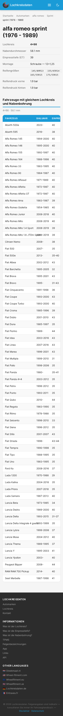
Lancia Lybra (12, 530)
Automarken (22, 15)
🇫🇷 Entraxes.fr (10, 693)
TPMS (6, 639)
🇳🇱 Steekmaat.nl (11, 670)
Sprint (50, 15)
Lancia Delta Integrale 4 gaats (21, 523)
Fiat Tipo (10, 454)
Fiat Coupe (11, 296)
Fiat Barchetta (12, 269)
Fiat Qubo (10, 399)
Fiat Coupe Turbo (14, 303)
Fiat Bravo (10, 283)
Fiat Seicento (12, 420)
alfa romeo (38, 15)
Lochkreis (8, 608)
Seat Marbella (12, 578)
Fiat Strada (11, 441)
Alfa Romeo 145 (13, 138)
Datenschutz (37, 711)
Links (5, 653)
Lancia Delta (12, 516)
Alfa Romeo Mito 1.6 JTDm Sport (23, 234)
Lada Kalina (11, 482)
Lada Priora (11, 489)
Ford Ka (9, 468)
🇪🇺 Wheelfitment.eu (13, 679)
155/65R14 (53, 71)
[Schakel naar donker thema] (57, 5)
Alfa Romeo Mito (14, 221)
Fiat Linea (10, 344)
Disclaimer (24, 711)
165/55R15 (37, 74)
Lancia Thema (12, 543)
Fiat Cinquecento (14, 289)
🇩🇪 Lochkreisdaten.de (14, 688)
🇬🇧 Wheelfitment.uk (13, 684)
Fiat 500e (10, 255)
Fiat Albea (10, 262)
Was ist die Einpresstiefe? (16, 631)
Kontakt (7, 613)
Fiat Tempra (11, 447)
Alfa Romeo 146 (13, 145)
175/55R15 (52, 74)
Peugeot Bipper (13, 564)
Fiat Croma (11, 310)
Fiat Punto (10, 392)
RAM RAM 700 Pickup (17, 571)
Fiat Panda (11, 372)
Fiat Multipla (11, 358)
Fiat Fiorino (11, 331)
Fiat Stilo (9, 434)
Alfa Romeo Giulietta (16, 207)
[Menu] (49, 5)
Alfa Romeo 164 (13, 159)
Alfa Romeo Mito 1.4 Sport (19, 228)
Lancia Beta (11, 502)
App (5, 648)
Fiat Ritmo (10, 413)
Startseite (8, 15)
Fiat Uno (9, 461)
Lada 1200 (11, 475)
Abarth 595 (11, 131)
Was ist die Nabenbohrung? (17, 635)
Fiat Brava (10, 276)
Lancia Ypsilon (13, 557)
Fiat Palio (10, 365)
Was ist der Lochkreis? (15, 626)
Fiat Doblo (10, 317)
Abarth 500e (12, 124)
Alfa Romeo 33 (13, 166)
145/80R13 (38, 71)
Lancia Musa (12, 537)
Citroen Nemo (12, 241)
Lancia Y (9, 550)
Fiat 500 (9, 248)
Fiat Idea (10, 337)
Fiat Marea (11, 351)
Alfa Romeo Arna (14, 200)
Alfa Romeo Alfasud (15, 179)
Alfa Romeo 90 (13, 173)
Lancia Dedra (12, 509)
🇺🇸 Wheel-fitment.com (15, 675)
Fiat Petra (10, 386)
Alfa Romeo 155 (13, 152)
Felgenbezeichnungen (14, 644)
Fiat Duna (10, 324)
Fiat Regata (11, 406)
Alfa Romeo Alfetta (15, 186)
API (4, 657)
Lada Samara (12, 495)
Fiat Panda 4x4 (13, 379)
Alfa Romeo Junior (15, 214)
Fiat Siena (10, 427)
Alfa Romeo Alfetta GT (17, 193)
